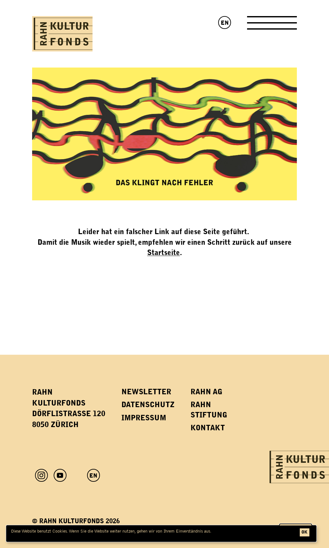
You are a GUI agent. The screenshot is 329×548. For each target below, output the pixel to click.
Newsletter (146, 392)
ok (304, 532)
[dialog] (161, 533)
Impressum (143, 418)
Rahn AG (206, 392)
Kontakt (208, 428)
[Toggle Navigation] (272, 25)
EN (225, 23)
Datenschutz (147, 404)
